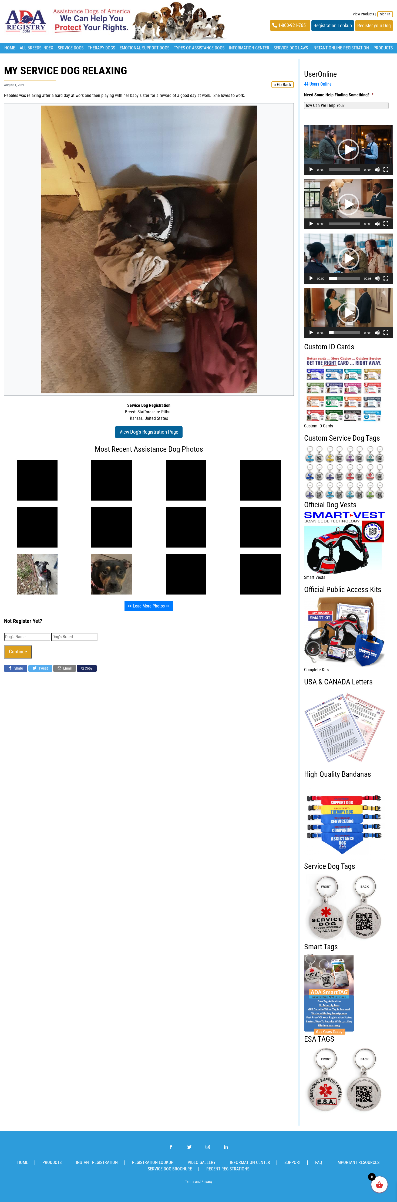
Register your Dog (374, 25)
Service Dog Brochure (170, 1168)
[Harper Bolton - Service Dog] (111, 574)
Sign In (385, 14)
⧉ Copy (86, 668)
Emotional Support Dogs (144, 47)
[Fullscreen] (386, 169)
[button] (348, 150)
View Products (363, 14)
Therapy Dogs (101, 47)
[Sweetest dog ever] (37, 574)
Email (67, 668)
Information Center (249, 47)
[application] (348, 150)
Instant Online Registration (340, 47)
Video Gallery (202, 1162)
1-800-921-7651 (292, 25)
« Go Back (282, 84)
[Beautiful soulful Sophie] (186, 480)
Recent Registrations (227, 1168)
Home (9, 47)
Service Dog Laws (291, 47)
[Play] (311, 169)
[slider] (344, 169)
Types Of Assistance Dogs (199, 47)
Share (18, 668)
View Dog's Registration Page (148, 432)
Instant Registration (97, 1162)
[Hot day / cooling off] (186, 574)
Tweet (43, 668)
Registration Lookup (333, 25)
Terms (189, 1181)
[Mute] (377, 169)
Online (318, 84)
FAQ (318, 1162)
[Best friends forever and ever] (37, 480)
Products (383, 47)
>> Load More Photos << (149, 606)
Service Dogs (70, 47)
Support (292, 1162)
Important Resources (358, 1162)
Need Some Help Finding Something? (339, 94)
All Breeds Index (36, 47)
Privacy (206, 1181)
